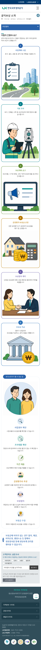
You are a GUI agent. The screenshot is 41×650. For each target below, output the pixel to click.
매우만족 (7, 560)
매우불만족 (8, 563)
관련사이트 (7, 611)
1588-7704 (15, 633)
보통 (21, 560)
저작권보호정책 (20, 597)
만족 (15, 560)
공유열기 (38, 15)
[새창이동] (7, 642)
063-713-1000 (17, 630)
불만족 (28, 560)
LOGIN (21, 2)
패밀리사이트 (7, 617)
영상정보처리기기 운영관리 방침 (21, 593)
